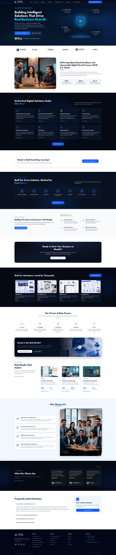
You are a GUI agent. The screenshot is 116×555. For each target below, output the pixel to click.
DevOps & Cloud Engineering (38, 542)
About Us (69, 536)
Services (36, 2)
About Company (76, 2)
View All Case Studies (18, 376)
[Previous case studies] (97, 363)
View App (17, 300)
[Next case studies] (100, 363)
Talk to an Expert (88, 510)
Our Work (70, 538)
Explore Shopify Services (21, 227)
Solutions (50, 2)
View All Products (94, 275)
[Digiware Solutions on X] (24, 544)
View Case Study (44, 391)
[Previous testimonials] (97, 467)
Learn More (18, 121)
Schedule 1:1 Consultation (57, 258)
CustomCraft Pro (53, 542)
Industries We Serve (59, 2)
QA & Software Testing (36, 544)
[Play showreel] (79, 347)
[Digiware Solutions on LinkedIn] (15, 544)
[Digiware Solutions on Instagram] (21, 544)
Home (31, 2)
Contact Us (70, 544)
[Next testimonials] (100, 467)
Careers (69, 542)
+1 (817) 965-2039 (91, 539)
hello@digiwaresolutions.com (93, 542)
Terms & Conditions (98, 553)
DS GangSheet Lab (53, 538)
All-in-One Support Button (55, 536)
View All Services (57, 144)
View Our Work (38, 351)
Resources (68, 2)
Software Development (36, 540)
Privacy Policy (89, 553)
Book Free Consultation (94, 2)
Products (43, 2)
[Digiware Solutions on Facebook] (18, 544)
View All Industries (57, 202)
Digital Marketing (35, 546)
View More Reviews (18, 480)
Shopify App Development (37, 538)
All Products (52, 544)
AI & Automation (35, 536)
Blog (69, 540)
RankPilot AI (52, 540)
